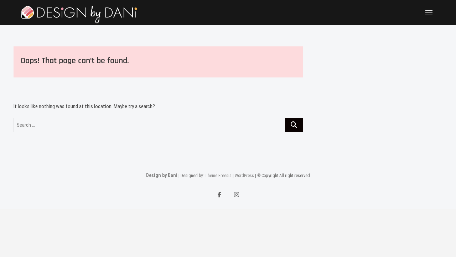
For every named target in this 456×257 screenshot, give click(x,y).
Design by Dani (161, 175)
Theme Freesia (218, 175)
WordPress (244, 175)
